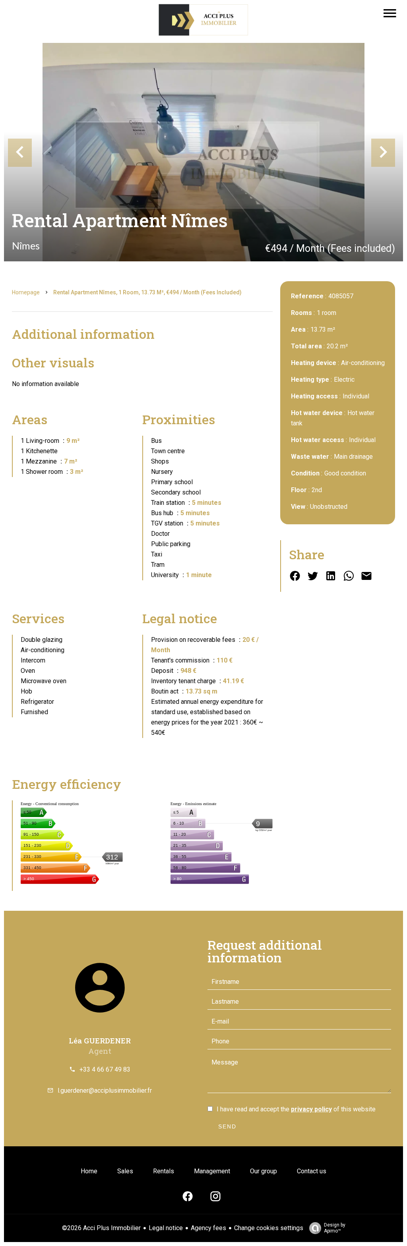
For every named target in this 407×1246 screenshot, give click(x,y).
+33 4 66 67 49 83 (104, 1069)
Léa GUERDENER (100, 1040)
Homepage (26, 292)
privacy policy (311, 1109)
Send (227, 1126)
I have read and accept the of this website (296, 1109)
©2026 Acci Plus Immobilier (101, 1228)
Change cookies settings (268, 1228)
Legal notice (166, 1228)
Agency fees (208, 1228)
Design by (334, 1228)
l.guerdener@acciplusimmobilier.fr (105, 1090)
